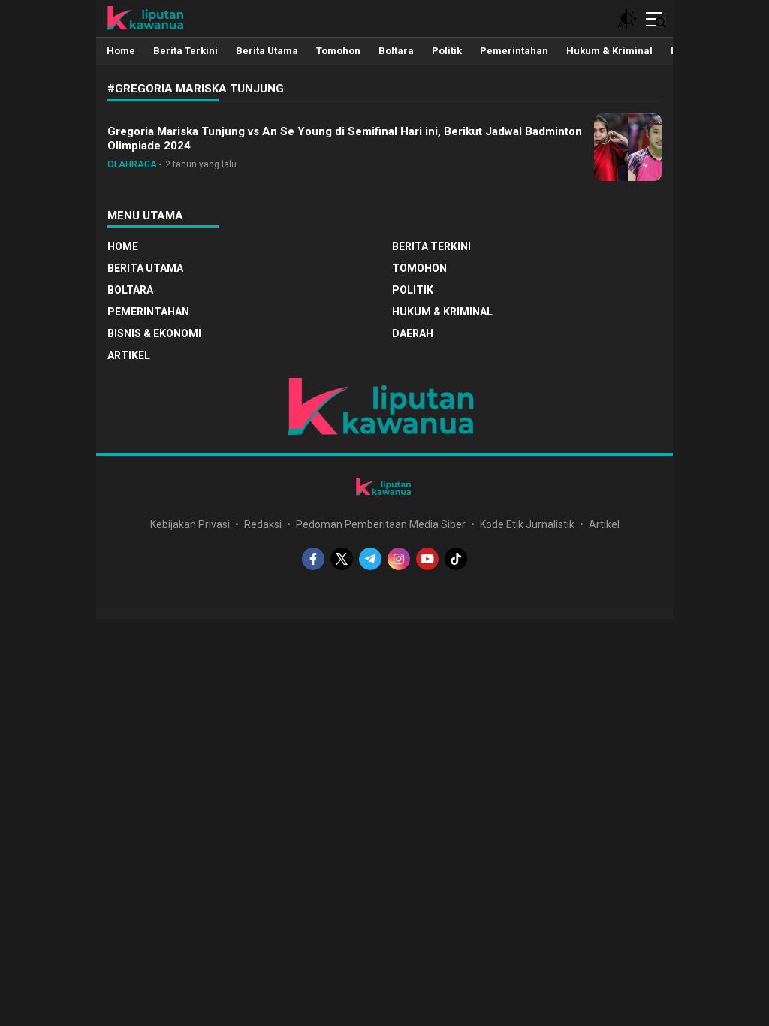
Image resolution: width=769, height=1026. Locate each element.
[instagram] (399, 559)
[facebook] (313, 559)
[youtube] (427, 559)
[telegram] (370, 559)
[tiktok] (456, 559)
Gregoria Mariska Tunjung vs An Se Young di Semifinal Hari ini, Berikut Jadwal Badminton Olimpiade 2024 (344, 138)
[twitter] (341, 559)
